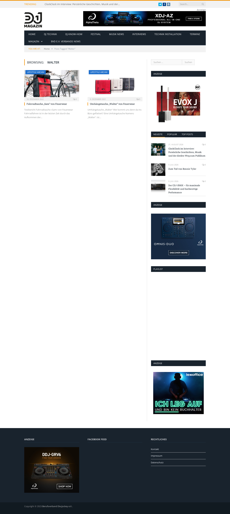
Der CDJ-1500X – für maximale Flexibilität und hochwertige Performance (184, 189)
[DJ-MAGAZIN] (33, 19)
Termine (195, 34)
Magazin (33, 41)
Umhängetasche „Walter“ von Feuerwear (112, 103)
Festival (96, 34)
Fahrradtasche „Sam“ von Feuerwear (47, 103)
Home (32, 34)
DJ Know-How (73, 34)
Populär (172, 134)
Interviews (139, 34)
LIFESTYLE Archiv (35, 72)
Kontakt (155, 449)
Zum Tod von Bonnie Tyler (182, 168)
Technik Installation (167, 34)
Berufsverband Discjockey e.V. (57, 506)
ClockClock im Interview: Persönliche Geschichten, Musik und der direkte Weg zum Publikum (83, 4)
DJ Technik (50, 34)
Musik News (116, 34)
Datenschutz (157, 462)
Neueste (157, 134)
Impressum (156, 455)
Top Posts (187, 134)
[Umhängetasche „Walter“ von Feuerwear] (115, 84)
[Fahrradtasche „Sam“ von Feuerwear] (51, 84)
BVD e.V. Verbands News (65, 41)
